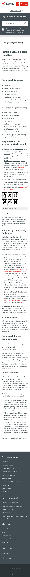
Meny (23, 4)
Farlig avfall (5, 542)
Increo (17, 574)
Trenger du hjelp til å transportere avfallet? (14, 482)
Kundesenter (5, 553)
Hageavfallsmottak (7, 509)
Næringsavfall (6, 491)
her (21, 302)
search (17, 4)
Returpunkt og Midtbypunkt (10, 502)
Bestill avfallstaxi (7, 488)
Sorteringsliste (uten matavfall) (15, 30)
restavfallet (21, 167)
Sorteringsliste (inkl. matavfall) (15, 32)
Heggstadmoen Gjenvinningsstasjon (12, 506)
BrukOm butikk (6, 485)
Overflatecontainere (8, 465)
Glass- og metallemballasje (10, 539)
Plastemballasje (6, 535)
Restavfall (5, 529)
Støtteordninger (6, 478)
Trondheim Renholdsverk (7, 4)
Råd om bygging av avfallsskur (10, 472)
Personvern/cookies (15, 568)
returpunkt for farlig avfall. (12, 300)
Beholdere (5, 461)
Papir (3, 532)
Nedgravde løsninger (8, 468)
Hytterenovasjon (6, 513)
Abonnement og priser (8, 475)
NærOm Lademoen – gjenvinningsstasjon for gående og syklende (14, 517)
